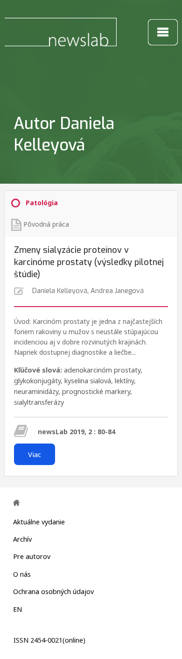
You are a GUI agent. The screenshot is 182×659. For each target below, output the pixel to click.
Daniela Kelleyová (59, 291)
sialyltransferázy (39, 402)
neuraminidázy (36, 391)
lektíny (124, 380)
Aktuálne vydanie (39, 521)
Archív (22, 539)
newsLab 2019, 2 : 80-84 (76, 431)
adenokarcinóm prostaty (102, 369)
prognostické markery (96, 391)
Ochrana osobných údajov (53, 591)
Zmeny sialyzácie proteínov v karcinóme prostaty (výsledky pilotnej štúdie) (89, 262)
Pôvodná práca (46, 224)
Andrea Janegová (117, 291)
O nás (22, 574)
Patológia (42, 202)
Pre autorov (31, 556)
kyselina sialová (87, 380)
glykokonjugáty (37, 380)
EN (17, 609)
